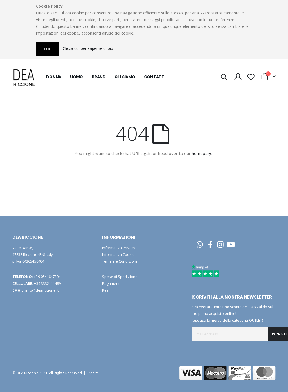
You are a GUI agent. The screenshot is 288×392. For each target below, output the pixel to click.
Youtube (230, 244)
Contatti (154, 77)
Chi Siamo (124, 77)
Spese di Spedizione (120, 276)
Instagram (220, 244)
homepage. (202, 153)
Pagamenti (111, 283)
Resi (105, 290)
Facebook (210, 244)
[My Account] (238, 76)
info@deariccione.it (41, 290)
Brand (99, 77)
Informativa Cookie (118, 254)
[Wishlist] (251, 76)
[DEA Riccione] (23, 77)
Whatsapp (200, 244)
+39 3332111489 (47, 283)
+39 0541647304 (47, 276)
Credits (93, 372)
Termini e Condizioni (119, 261)
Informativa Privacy (118, 247)
